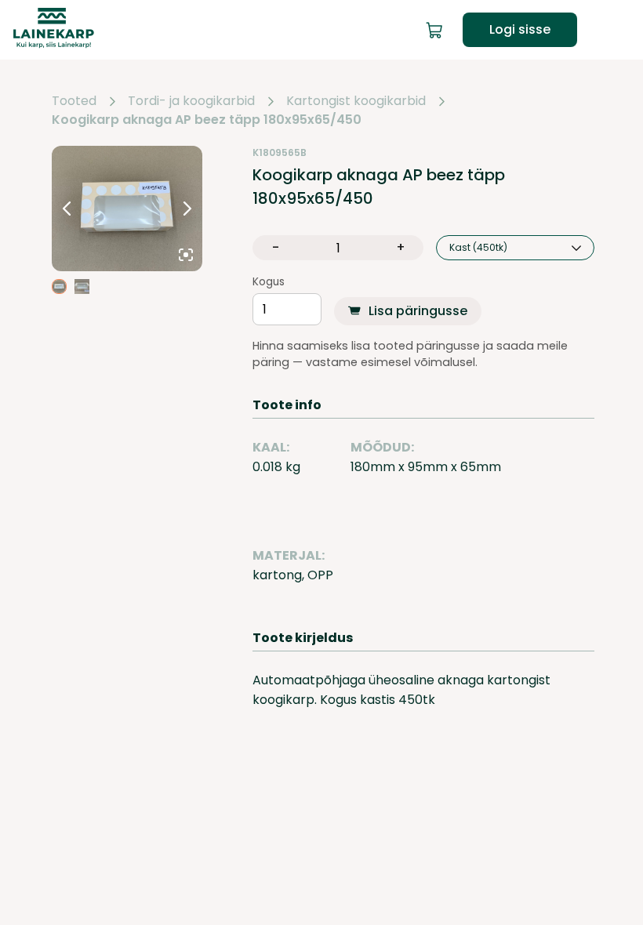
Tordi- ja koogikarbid (191, 101)
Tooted (74, 101)
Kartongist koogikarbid (356, 101)
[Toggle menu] (617, 29)
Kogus (268, 282)
